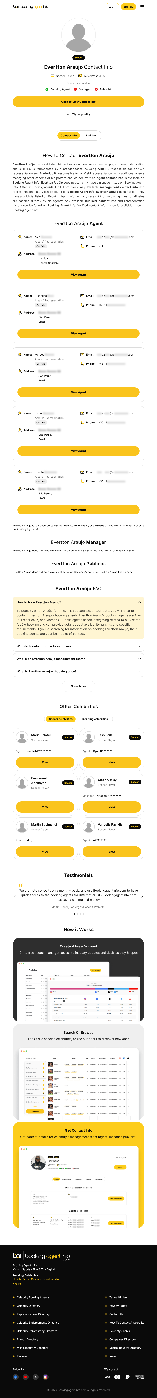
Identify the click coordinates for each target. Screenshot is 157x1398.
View (45, 762)
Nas (15, 1279)
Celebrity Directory (28, 1305)
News (113, 1356)
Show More (78, 686)
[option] (78, 896)
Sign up (128, 6)
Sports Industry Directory (125, 1347)
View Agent (78, 274)
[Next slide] (142, 896)
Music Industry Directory (32, 1347)
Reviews (22, 1356)
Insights (91, 135)
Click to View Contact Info (78, 101)
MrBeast (24, 1279)
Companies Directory (122, 1339)
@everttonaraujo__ (95, 75)
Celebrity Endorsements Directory (38, 1322)
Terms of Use (118, 1297)
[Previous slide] (15, 896)
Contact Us (116, 1314)
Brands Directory (27, 1339)
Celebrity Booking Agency (33, 1297)
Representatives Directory (33, 1314)
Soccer (79, 57)
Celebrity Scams (119, 1331)
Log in (112, 6)
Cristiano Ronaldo (42, 1279)
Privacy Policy (118, 1305)
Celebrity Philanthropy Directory (37, 1331)
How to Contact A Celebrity (126, 1322)
